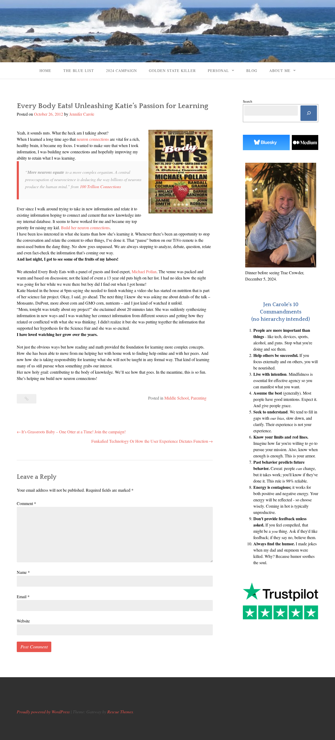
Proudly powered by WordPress (43, 711)
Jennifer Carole (81, 114)
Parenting (198, 398)
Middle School (176, 398)
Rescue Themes (120, 711)
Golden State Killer (172, 70)
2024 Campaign (121, 70)
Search (247, 101)
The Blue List (78, 70)
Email (23, 596)
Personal (218, 70)
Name (23, 572)
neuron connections (93, 139)
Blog (251, 70)
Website (23, 621)
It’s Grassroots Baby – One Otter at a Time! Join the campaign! (73, 431)
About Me (280, 70)
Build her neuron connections (85, 227)
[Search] (308, 113)
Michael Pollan (144, 271)
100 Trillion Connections (100, 186)
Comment (26, 503)
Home (45, 70)
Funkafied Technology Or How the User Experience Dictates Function (149, 441)
